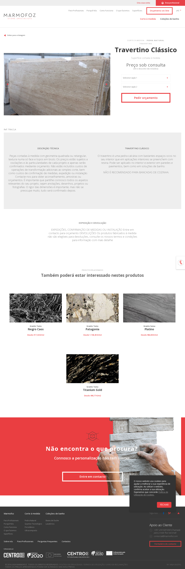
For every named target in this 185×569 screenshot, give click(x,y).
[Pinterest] (169, 513)
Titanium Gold (92, 390)
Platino (149, 329)
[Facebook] (163, 513)
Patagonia (92, 329)
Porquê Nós (92, 10)
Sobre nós (8, 541)
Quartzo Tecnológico (33, 524)
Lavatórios (50, 524)
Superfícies (137, 10)
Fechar (164, 504)
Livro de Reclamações (117, 564)
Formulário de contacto (165, 544)
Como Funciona (106, 10)
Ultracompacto (31, 530)
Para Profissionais (76, 10)
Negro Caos (36, 329)
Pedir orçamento (146, 98)
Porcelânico (29, 527)
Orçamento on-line (159, 10)
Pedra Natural (30, 520)
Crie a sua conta (143, 3)
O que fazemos (122, 10)
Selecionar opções (35, 338)
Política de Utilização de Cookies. (151, 493)
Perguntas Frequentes (47, 541)
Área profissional (172, 3)
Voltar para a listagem (16, 35)
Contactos (66, 541)
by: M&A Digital (174, 564)
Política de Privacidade (71, 564)
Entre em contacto (92, 477)
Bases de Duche (52, 520)
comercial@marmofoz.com (165, 536)
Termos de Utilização (94, 564)
